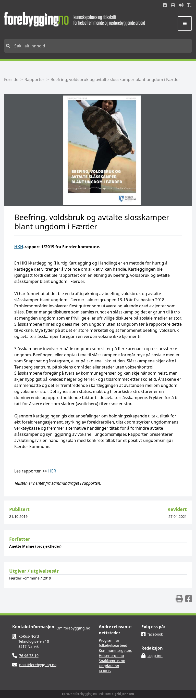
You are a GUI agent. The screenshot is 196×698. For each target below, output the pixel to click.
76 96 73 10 (29, 655)
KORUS (105, 670)
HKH (18, 246)
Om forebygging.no (73, 628)
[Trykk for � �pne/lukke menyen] (185, 23)
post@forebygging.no (37, 664)
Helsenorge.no (111, 655)
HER (52, 471)
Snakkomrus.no (112, 660)
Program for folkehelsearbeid (113, 643)
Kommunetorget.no (115, 650)
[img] (179, 598)
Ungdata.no (109, 665)
